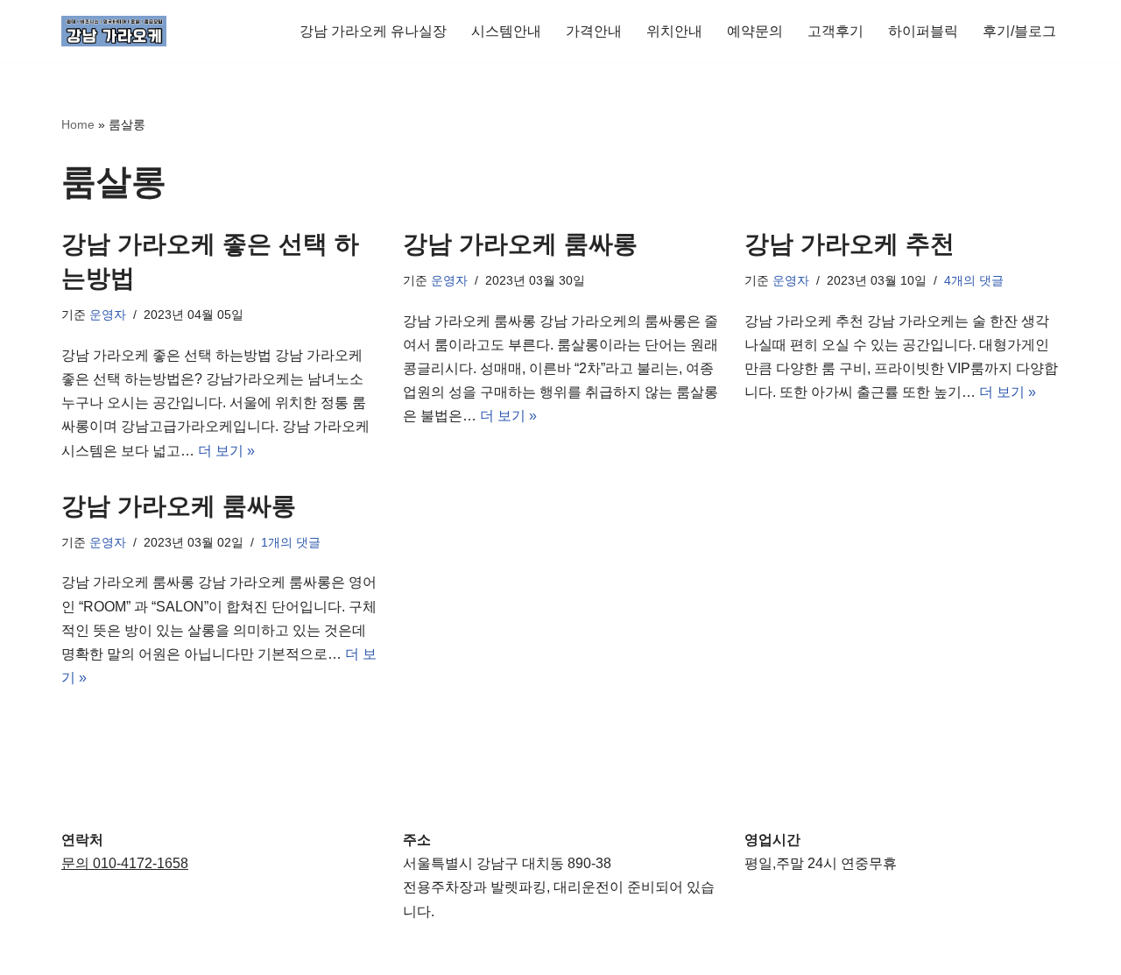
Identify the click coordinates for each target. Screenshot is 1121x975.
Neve (78, 952)
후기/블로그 (1019, 31)
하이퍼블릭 (923, 31)
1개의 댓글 (291, 542)
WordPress (217, 952)
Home (78, 124)
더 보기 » (226, 450)
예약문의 (755, 31)
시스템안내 (506, 31)
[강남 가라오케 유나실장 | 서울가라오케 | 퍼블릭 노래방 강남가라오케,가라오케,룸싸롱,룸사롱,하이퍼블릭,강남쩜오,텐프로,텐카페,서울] (113, 31)
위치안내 (674, 31)
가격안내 (594, 31)
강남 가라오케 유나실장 (373, 31)
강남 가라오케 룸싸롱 (520, 244)
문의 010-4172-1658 (124, 863)
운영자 (107, 314)
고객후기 (835, 31)
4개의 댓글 (974, 280)
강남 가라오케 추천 (849, 244)
